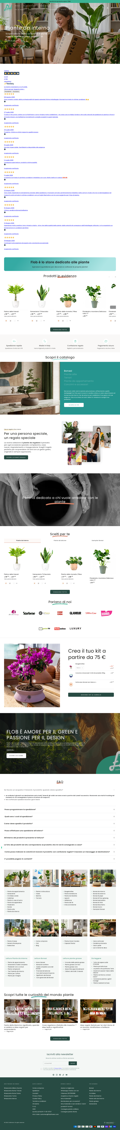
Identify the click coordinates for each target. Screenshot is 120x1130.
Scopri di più (74, 405)
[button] (103, 7)
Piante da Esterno (95, 1096)
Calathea (10, 898)
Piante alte (11, 909)
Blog (37, 945)
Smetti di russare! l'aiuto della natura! (103, 972)
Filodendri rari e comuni (16, 967)
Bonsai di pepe (98, 896)
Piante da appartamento (15, 891)
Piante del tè (68, 902)
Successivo (16, 91)
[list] (60, 344)
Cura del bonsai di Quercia (45, 973)
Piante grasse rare (71, 967)
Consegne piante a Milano (70, 1109)
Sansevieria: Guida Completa (17, 965)
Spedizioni (35, 1091)
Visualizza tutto (60, 329)
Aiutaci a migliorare (67, 1088)
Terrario (39, 898)
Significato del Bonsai (43, 975)
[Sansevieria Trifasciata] (42, 295)
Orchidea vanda (12, 896)
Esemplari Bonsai (97, 540)
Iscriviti (73, 1063)
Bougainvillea (80, 664)
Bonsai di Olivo (98, 902)
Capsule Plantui (69, 943)
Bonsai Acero (97, 907)
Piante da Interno (13, 911)
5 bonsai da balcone (43, 971)
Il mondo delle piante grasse (74, 962)
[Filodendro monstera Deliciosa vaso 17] (94, 295)
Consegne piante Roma (69, 1112)
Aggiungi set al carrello (91, 695)
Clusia (38, 894)
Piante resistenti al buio (101, 983)
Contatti (35, 1093)
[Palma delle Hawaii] (16, 295)
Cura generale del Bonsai (44, 977)
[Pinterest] (53, 1075)
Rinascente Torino (10, 1096)
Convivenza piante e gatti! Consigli (102, 980)
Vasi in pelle (97, 945)
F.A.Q (34, 1106)
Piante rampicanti (14, 969)
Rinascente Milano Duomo (13, 1088)
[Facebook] (60, 1075)
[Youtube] (66, 1075)
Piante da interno (22, 540)
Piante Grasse (12, 941)
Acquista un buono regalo (69, 1096)
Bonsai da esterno (99, 894)
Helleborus (68, 900)
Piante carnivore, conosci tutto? (102, 976)
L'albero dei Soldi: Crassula (74, 971)
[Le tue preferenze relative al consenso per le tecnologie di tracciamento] (1, 847)
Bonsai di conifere (42, 965)
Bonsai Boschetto (99, 905)
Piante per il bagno (14, 976)
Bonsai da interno (99, 891)
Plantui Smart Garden (71, 941)
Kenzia (9, 907)
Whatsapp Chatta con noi (70, 1091)
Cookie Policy (37, 1098)
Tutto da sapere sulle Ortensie (100, 963)
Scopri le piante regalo (16, 457)
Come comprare (41, 941)
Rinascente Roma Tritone (12, 1091)
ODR (34, 1109)
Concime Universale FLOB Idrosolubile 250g (90, 673)
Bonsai (91, 1088)
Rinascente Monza (10, 1098)
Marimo (38, 896)
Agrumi (66, 898)
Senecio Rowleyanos (14, 943)
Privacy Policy (58, 1068)
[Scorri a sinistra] (110, 277)
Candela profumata (100, 943)
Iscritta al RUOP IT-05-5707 (42, 1112)
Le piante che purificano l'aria (103, 969)
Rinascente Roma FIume (12, 1093)
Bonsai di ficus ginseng (100, 898)
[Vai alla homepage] (8, 7)
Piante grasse (94, 1101)
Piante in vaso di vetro (15, 900)
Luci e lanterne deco (100, 948)
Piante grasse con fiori (72, 965)
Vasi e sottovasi (98, 941)
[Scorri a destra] (114, 277)
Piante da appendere (14, 902)
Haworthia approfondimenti (74, 969)
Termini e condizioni (39, 1101)
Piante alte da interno (96, 1098)
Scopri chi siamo (16, 755)
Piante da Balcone (70, 894)
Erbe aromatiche (70, 905)
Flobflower (11, 1122)
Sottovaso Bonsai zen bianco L (86, 682)
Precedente (8, 91)
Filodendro (11, 905)
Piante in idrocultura (43, 891)
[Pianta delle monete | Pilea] (68, 295)
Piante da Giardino (70, 896)
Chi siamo (35, 1104)
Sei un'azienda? (66, 1098)
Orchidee (92, 1093)
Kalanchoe (11, 945)
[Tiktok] (63, 1075)
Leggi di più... (10, 750)
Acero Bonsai (40, 962)
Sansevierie (11, 894)
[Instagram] (57, 1075)
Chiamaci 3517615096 (68, 1093)
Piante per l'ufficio (14, 973)
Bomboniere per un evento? (70, 1101)
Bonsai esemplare (99, 900)
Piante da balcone (60, 540)
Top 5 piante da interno (16, 971)
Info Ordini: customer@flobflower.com (45, 1114)
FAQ (37, 943)
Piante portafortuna (100, 966)
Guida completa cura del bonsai (44, 968)
